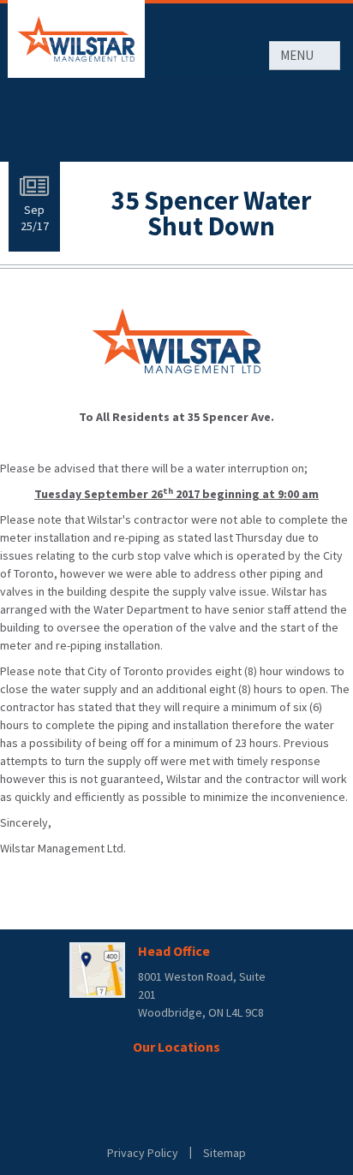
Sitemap (224, 1152)
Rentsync (177, 1120)
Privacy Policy (142, 1152)
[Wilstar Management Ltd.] (76, 39)
